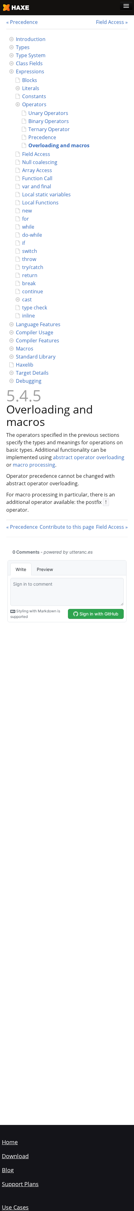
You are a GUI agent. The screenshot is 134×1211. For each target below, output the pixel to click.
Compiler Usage (34, 332)
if (23, 243)
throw (29, 259)
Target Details (32, 372)
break (29, 283)
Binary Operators (48, 121)
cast (27, 299)
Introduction (30, 39)
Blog (8, 1170)
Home (10, 1142)
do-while (32, 234)
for (25, 218)
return (29, 275)
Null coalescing (39, 162)
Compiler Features (37, 340)
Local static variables (46, 194)
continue (32, 291)
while (28, 226)
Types (23, 47)
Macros (24, 348)
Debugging (28, 380)
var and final (36, 186)
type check (34, 307)
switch (29, 251)
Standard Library (35, 356)
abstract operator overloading (88, 457)
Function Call (37, 178)
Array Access (37, 170)
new (27, 210)
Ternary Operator (49, 129)
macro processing (34, 464)
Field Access (110, 22)
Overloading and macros (58, 145)
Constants (34, 96)
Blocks (29, 80)
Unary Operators (48, 113)
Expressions (30, 71)
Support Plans (20, 1184)
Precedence (24, 22)
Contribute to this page (67, 526)
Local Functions (40, 202)
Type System (30, 55)
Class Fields (29, 63)
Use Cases (15, 1207)
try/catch (32, 267)
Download (15, 1156)
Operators (34, 104)
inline (28, 315)
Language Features (38, 324)
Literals (30, 88)
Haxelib (24, 364)
